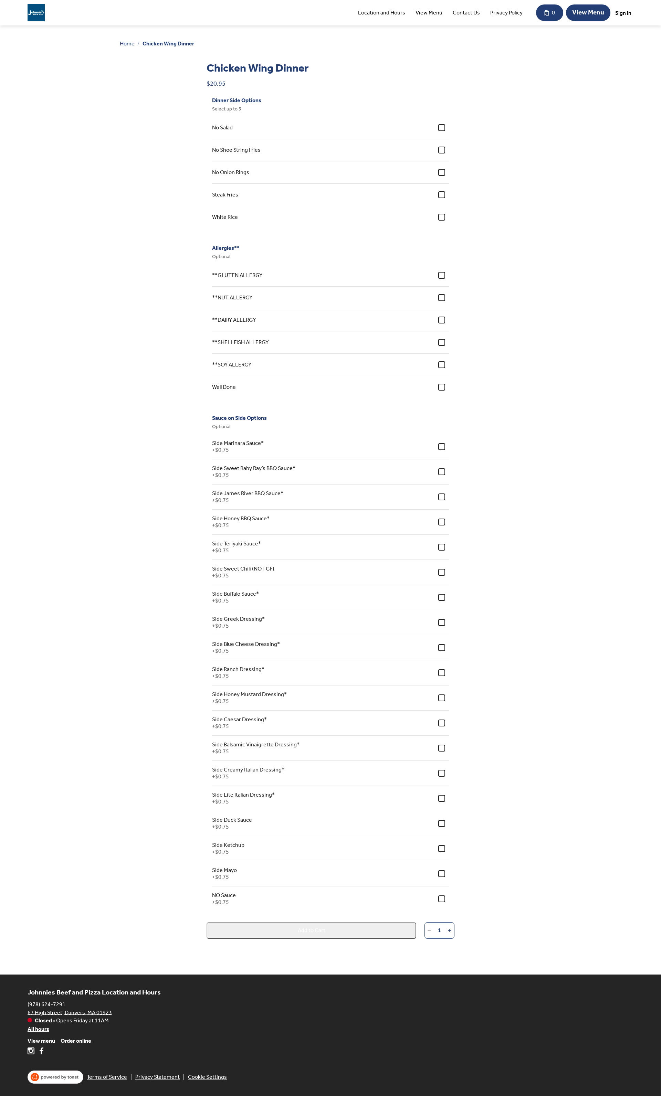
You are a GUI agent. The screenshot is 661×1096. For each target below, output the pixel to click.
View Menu (429, 12)
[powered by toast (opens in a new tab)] (55, 1077)
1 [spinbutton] (439, 930)
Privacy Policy (506, 12)
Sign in (623, 13)
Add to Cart (311, 930)
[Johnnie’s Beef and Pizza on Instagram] (32, 1052)
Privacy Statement (157, 1077)
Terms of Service (107, 1077)
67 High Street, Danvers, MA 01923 (70, 1012)
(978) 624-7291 (46, 1004)
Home (127, 43)
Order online (76, 1040)
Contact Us (466, 12)
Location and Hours (381, 12)
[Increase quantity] (449, 930)
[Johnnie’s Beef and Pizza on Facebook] (40, 1052)
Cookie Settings (207, 1077)
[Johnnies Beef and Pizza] (36, 12)
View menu (41, 1040)
